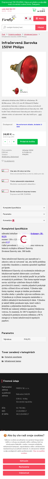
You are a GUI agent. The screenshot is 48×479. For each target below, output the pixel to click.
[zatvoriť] (45, 2)
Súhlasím (24, 461)
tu (24, 473)
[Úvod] (11, 18)
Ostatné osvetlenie (14, 34)
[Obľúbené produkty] (26, 18)
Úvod (3, 34)
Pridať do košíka (27, 141)
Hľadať (41, 27)
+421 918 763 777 (8, 9)
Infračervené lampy (30, 34)
